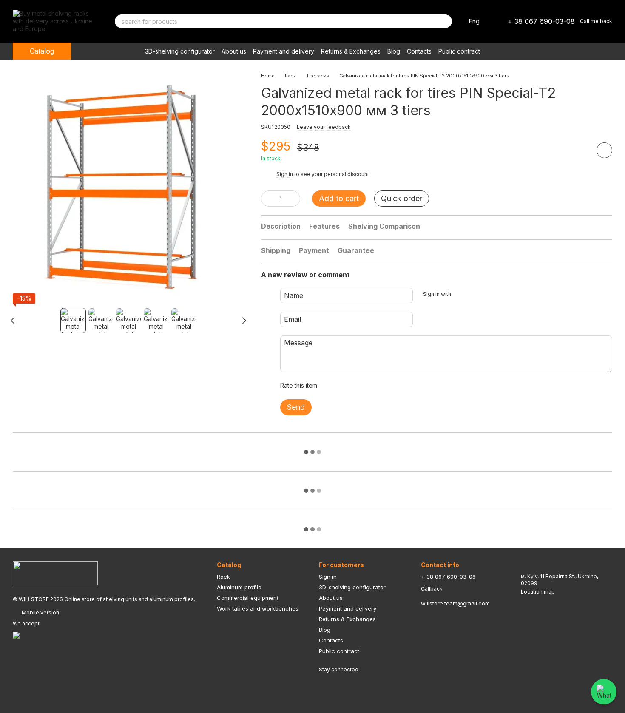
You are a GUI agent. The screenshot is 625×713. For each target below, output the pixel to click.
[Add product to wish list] (604, 150)
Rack (223, 576)
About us (234, 51)
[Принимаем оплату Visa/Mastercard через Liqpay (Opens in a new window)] (79, 634)
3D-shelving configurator (180, 51)
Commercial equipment (247, 597)
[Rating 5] (385, 386)
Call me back (596, 21)
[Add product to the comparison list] (580, 150)
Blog (393, 51)
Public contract (459, 51)
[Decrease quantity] (267, 198)
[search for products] (445, 21)
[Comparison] (561, 51)
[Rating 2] (345, 386)
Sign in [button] (284, 174)
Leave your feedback (324, 127)
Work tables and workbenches (257, 608)
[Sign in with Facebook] (460, 294)
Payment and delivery (283, 51)
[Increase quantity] (294, 198)
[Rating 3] (358, 386)
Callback (432, 588)
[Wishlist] (539, 51)
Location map (538, 591)
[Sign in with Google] (474, 294)
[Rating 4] (372, 386)
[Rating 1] (331, 386)
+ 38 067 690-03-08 (541, 21)
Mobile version (39, 612)
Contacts (419, 51)
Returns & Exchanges (351, 51)
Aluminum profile (239, 587)
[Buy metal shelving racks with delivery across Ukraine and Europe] (55, 573)
